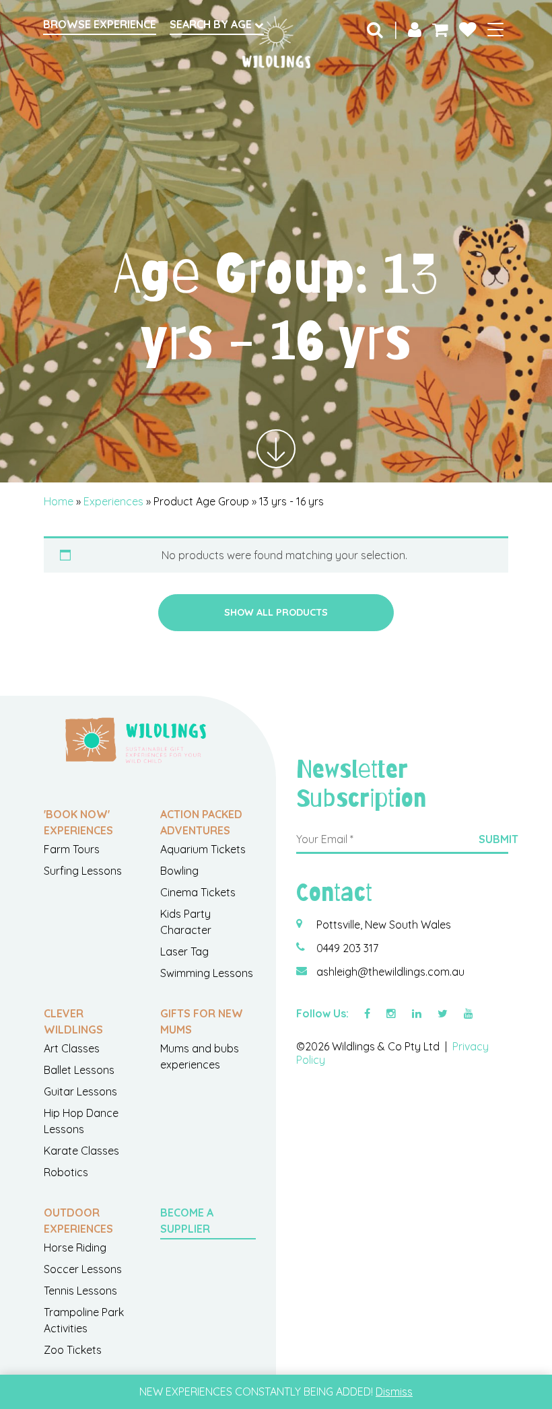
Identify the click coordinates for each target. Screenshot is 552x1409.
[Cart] (440, 29)
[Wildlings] (276, 42)
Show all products (276, 612)
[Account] (415, 29)
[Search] (374, 29)
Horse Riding (75, 1247)
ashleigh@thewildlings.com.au (390, 971)
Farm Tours (72, 849)
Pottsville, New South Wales (383, 924)
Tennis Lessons (80, 1290)
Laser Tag (184, 951)
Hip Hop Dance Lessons (81, 1121)
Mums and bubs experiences (199, 1056)
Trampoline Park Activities (84, 1320)
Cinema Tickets (198, 892)
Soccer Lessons (83, 1269)
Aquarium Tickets (203, 849)
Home (58, 501)
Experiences (113, 501)
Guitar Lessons (80, 1091)
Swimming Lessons (206, 973)
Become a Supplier (186, 1220)
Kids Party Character (185, 922)
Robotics (66, 1172)
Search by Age (212, 24)
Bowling (179, 870)
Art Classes (72, 1048)
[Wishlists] (468, 29)
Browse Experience (99, 24)
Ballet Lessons (79, 1070)
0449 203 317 (347, 948)
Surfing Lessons (83, 870)
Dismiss (394, 1391)
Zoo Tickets (73, 1350)
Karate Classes (81, 1150)
